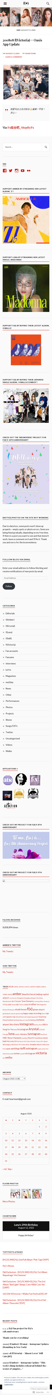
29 (39, 1154)
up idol (22, 1054)
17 (6, 1147)
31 (6, 1161)
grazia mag (19, 1013)
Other (8, 694)
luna (11, 1034)
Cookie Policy (8, 1384)
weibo (8, 1057)
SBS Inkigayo (7, 1045)
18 (12, 1147)
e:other (32, 1004)
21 (33, 1147)
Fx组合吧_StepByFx (20, 127)
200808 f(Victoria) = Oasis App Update (22, 42)
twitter (17, 1053)
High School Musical (19, 1017)
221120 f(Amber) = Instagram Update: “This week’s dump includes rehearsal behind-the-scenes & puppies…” (25, 1365)
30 (46, 1154)
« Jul (5, 1169)
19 (19, 1147)
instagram (26, 1024)
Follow (9, 586)
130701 (16, 987)
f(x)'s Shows (8, 1265)
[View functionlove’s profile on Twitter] (11, 171)
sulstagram (31, 1048)
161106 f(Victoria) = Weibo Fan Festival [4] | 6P (25, 1293)
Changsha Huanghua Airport (26, 998)
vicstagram (30, 1053)
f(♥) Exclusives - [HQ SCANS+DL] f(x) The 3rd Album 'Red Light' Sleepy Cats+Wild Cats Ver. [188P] (24, 1284)
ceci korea (12, 998)
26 (19, 1154)
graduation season (9, 1013)
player (46, 1041)
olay (28, 1041)
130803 (38, 987)
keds (15, 1030)
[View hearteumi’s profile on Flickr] (29, 171)
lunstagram (34, 1033)
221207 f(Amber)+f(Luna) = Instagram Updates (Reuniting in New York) (26, 1345)
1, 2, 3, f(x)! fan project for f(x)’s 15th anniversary (18, 1330)
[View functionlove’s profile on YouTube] (23, 171)
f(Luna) (9, 632)
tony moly (10, 1053)
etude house (21, 1009)
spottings (15, 1048)
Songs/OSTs (12, 726)
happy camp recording (32, 1013)
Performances (12, 701)
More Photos (9, 1201)
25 (12, 1154)
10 (6, 1140)
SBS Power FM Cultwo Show (20, 1044)
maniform (44, 1034)
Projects (10, 713)
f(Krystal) (10, 626)
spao (8, 1048)
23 (46, 1147)
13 (26, 1140)
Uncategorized (13, 738)
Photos (9, 707)
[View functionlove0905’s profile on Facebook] (5, 171)
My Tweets (8, 951)
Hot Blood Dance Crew (20, 1020)
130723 (21, 987)
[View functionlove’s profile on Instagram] (17, 171)
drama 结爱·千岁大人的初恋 (20, 1004)
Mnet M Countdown (35, 1038)
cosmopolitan (38, 1001)
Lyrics (8, 669)
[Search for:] (26, 147)
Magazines (11, 676)
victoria (41, 1053)
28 (33, 1154)
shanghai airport (36, 1044)
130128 (10, 987)
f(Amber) (10, 619)
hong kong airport (32, 1017)
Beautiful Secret (29, 994)
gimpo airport (39, 1009)
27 (26, 1154)
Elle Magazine (41, 1005)
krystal (34, 1029)
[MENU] (5, 4)
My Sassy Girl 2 (22, 1041)
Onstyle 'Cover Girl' (36, 1041)
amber (17, 994)
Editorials (10, 613)
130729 (32, 987)
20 (26, 1147)
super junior (42, 1049)
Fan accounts (12, 651)
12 (19, 1140)
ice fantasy (32, 1020)
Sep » (10, 1169)
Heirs (43, 1013)
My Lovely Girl (12, 1041)
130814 (43, 987)
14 (33, 1140)
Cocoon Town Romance (24, 1001)
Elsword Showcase (9, 1010)
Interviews (11, 663)
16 (46, 1140)
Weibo (9, 751)
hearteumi (30, 53)
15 (39, 1140)
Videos (9, 744)
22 (39, 1147)
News (8, 688)
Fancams (10, 657)
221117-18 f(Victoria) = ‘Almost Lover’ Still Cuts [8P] (23, 1355)
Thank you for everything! (16, 1337)
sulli (22, 1048)
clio (12, 1001)
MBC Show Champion (12, 1038)
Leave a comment (13, 57)
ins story (14, 1024)
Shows (9, 719)
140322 (10, 994)
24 (6, 1154)
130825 (5, 994)
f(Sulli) (9, 638)
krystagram (23, 1029)
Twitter (9, 732)
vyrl (4, 1058)
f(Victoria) (11, 644)
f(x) (30, 1009)
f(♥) (26, 3)
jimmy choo (38, 1025)
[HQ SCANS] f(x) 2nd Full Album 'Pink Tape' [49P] (26, 1259)
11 (12, 1140)
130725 (27, 987)
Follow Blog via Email (16, 559)
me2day (9, 682)
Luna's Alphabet (21, 1034)
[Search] (45, 4)
